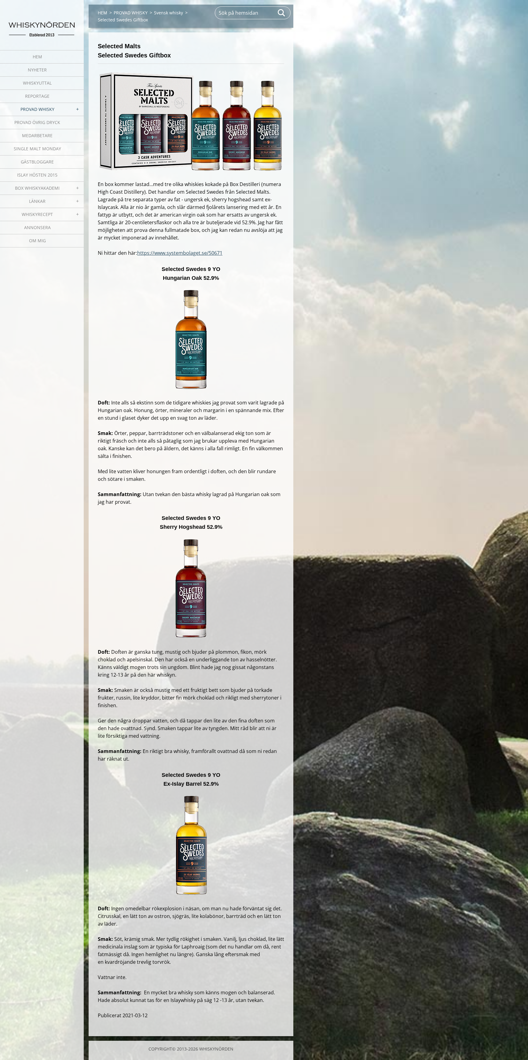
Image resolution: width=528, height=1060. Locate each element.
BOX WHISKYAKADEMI (37, 188)
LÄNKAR (37, 201)
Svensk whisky (168, 13)
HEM (37, 57)
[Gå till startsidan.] (42, 21)
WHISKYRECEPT (37, 214)
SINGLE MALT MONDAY (37, 149)
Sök (282, 12)
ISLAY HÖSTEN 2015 (37, 175)
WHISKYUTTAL (37, 83)
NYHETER (37, 70)
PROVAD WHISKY (37, 109)
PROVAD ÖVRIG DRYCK (37, 122)
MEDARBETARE (37, 135)
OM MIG (37, 240)
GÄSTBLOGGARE (37, 162)
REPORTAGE (37, 96)
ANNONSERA (37, 227)
